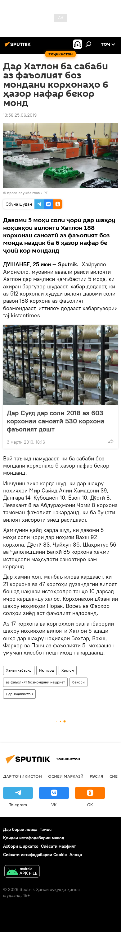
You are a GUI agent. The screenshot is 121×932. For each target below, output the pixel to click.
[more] (111, 441)
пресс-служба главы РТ (27, 192)
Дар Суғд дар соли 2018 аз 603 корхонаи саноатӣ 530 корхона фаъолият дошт (55, 421)
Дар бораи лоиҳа (20, 829)
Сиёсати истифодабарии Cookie (35, 854)
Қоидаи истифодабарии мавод (33, 838)
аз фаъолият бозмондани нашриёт (35, 682)
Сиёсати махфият (58, 846)
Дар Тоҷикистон (19, 694)
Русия (96, 776)
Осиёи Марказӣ (65, 776)
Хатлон (67, 670)
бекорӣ (78, 682)
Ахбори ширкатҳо (20, 846)
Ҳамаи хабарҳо (19, 670)
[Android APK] (22, 872)
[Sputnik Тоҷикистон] (18, 46)
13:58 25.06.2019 (20, 115)
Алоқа (75, 854)
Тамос (46, 829)
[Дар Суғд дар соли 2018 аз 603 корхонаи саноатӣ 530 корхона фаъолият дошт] (60, 365)
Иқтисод (46, 670)
